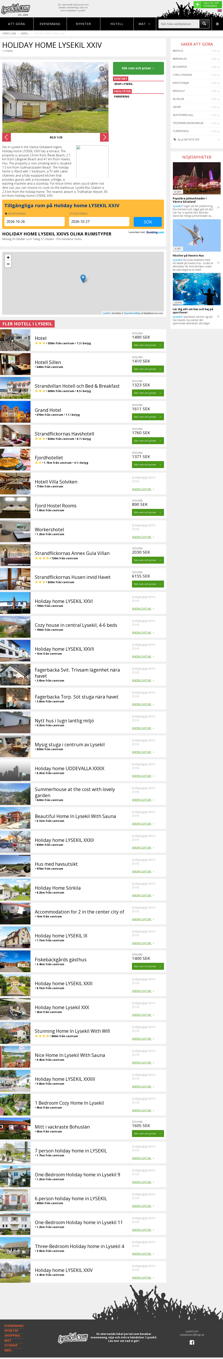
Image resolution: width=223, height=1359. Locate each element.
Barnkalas (180, 59)
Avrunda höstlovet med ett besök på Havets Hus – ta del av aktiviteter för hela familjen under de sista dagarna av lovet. (193, 264)
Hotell (116, 24)
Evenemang (50, 24)
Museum (178, 99)
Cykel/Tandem (182, 75)
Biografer (180, 67)
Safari (177, 107)
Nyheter (83, 24)
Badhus (178, 51)
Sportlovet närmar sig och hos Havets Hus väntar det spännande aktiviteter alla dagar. (193, 320)
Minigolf (179, 91)
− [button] (8, 264)
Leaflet (106, 313)
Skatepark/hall (183, 115)
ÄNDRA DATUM (142, 489)
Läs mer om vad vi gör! (123, 1341)
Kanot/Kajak (181, 83)
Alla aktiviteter (188, 139)
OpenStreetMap (132, 313)
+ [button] (8, 257)
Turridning (181, 131)
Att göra (16, 24)
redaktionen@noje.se (192, 1335)
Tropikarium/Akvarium (188, 123)
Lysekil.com (9, 33)
